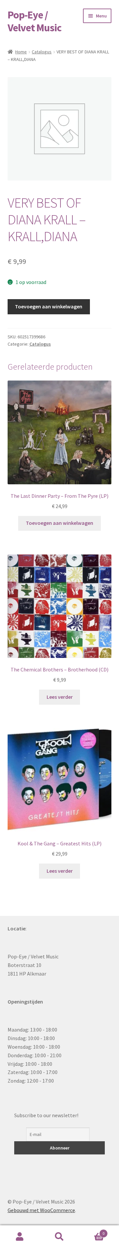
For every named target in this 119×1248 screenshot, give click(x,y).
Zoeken (59, 1237)
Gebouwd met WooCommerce (41, 1210)
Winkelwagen (91, 1231)
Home (21, 52)
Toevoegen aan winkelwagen (48, 306)
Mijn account (20, 1237)
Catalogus (42, 52)
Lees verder (60, 697)
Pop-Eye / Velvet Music (34, 21)
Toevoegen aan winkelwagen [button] (59, 523)
